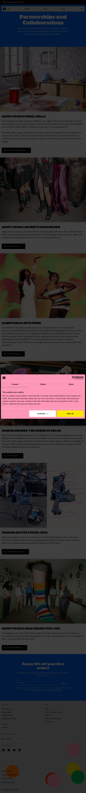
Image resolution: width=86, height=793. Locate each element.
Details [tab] (43, 384)
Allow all (70, 413)
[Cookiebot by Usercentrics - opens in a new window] (73, 377)
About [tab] (71, 384)
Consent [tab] (15, 384)
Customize (41, 413)
